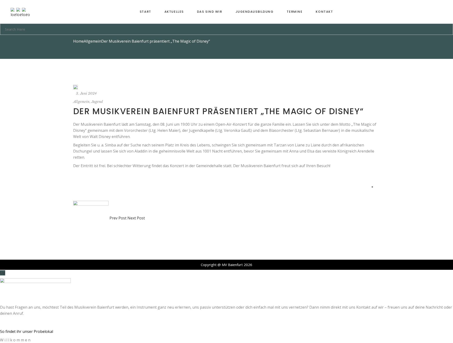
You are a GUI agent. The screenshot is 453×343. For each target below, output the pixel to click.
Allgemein (92, 41)
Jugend (97, 101)
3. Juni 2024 (86, 93)
